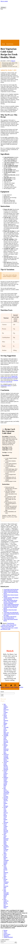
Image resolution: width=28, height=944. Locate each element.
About (5, 931)
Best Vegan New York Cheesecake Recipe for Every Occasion (6, 792)
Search (2, 691)
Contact (5, 933)
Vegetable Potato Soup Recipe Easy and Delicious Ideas (6, 739)
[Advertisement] (14, 25)
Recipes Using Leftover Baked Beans (6, 773)
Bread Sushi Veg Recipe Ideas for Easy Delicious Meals (6, 903)
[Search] (2, 695)
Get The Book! (19, 5)
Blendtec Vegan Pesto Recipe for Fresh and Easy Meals (6, 749)
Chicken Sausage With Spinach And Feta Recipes (11, 598)
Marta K (10, 651)
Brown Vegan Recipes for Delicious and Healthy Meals (6, 719)
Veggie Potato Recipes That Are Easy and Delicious (6, 766)
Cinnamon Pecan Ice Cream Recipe (9, 381)
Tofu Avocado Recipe (9, 618)
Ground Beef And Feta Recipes (11, 589)
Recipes (5, 930)
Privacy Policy (7, 934)
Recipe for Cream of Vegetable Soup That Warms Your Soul (6, 758)
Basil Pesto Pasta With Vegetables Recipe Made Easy (6, 894)
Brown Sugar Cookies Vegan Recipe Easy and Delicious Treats (6, 828)
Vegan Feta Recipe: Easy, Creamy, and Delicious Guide (9, 628)
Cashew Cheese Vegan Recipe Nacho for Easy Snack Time (8, 625)
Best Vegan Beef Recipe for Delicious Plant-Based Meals (6, 839)
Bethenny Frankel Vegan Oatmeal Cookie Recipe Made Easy (6, 782)
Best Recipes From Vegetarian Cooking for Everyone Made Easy (6, 883)
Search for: (3, 941)
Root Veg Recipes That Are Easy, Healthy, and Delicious (6, 802)
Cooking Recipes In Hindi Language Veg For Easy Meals (6, 849)
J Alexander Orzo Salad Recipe (11, 612)
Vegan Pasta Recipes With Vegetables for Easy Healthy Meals (6, 859)
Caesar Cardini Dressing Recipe (11, 604)
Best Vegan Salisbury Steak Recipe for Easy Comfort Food (6, 709)
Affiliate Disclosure (8, 937)
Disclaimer (6, 935)
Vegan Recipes (9, 43)
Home (3, 43)
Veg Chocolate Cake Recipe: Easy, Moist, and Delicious (6, 730)
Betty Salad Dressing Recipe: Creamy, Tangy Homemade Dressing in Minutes (10, 602)
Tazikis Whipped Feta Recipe (10, 590)
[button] (2, 9)
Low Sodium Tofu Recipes (10, 616)
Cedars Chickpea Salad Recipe (11, 605)
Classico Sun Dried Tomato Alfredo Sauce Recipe (9, 377)
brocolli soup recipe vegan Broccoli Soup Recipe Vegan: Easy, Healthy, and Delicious (6, 815)
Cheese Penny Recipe (6, 385)
